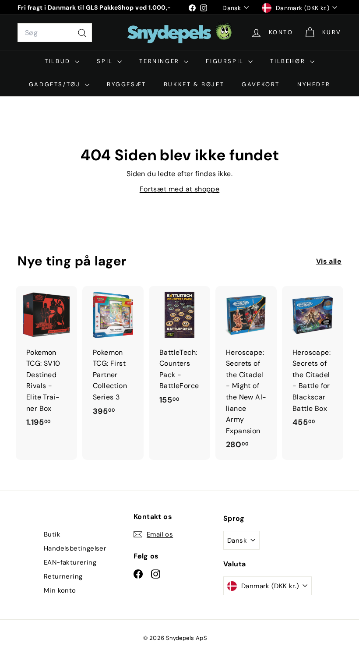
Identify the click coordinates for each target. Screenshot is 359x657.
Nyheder (313, 84)
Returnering (63, 576)
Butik (52, 534)
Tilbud (59, 61)
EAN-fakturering (70, 562)
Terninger (160, 61)
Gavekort (261, 84)
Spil (106, 61)
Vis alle (328, 261)
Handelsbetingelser (75, 548)
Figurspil (226, 61)
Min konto (60, 590)
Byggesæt (126, 84)
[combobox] (55, 32)
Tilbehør (288, 61)
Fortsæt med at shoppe (179, 189)
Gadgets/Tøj (56, 84)
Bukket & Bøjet (194, 84)
